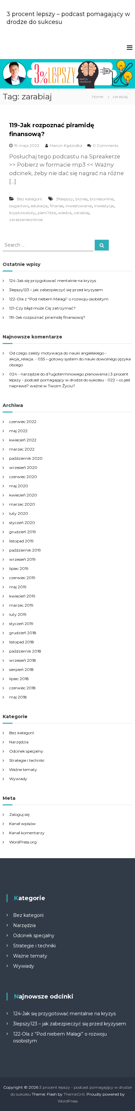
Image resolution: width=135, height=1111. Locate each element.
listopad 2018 (21, 641)
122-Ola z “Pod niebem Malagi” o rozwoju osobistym (58, 298)
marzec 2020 (22, 504)
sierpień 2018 (21, 669)
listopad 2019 (21, 540)
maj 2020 (18, 485)
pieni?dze (47, 212)
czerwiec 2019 (22, 577)
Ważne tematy (23, 769)
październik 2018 (25, 651)
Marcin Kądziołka (66, 145)
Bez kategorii (29, 198)
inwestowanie (79, 205)
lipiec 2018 (19, 678)
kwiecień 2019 (22, 596)
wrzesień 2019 (22, 559)
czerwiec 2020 (23, 476)
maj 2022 (18, 430)
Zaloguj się (19, 814)
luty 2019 (18, 614)
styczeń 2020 (22, 522)
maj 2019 (18, 586)
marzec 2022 (21, 449)
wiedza (64, 212)
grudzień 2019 (22, 531)
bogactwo (19, 205)
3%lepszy (64, 198)
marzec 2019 (21, 605)
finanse (56, 205)
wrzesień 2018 (22, 660)
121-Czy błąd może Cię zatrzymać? (42, 308)
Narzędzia (19, 741)
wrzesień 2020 (23, 467)
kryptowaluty (22, 212)
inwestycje (104, 205)
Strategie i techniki (26, 760)
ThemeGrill (74, 1094)
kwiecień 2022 (22, 439)
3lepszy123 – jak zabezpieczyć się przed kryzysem (56, 289)
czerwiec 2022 (22, 421)
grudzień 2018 (22, 632)
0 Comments (105, 145)
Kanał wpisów (22, 823)
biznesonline (101, 198)
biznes (81, 198)
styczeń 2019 (21, 623)
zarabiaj (81, 212)
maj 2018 (18, 697)
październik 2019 (25, 550)
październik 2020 (26, 458)
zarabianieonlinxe (26, 219)
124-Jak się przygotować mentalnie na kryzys (52, 280)
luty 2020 (18, 513)
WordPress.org (23, 841)
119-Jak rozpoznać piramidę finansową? (47, 317)
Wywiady (18, 778)
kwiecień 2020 (23, 495)
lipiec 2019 (19, 568)
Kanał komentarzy (27, 832)
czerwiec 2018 (22, 687)
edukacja (39, 205)
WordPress (68, 1101)
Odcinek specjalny (26, 751)
